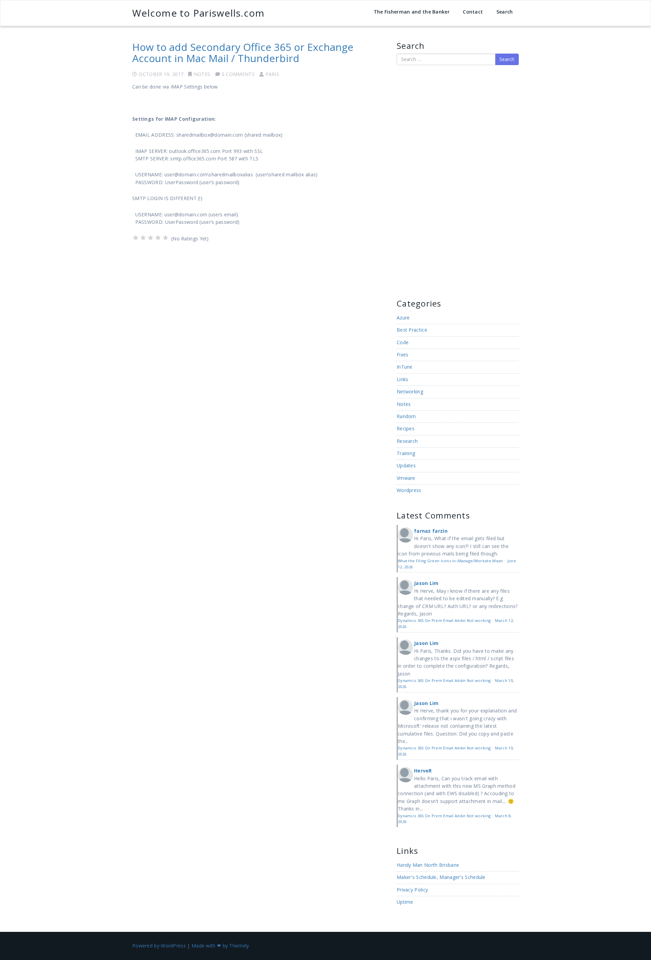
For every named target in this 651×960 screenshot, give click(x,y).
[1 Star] (135, 237)
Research (407, 441)
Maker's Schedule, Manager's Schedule (441, 877)
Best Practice (412, 330)
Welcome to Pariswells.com (198, 12)
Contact (473, 11)
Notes (202, 74)
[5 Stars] (165, 237)
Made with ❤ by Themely (220, 945)
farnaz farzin (431, 531)
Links (403, 379)
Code (403, 342)
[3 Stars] (150, 237)
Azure (403, 317)
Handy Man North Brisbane (428, 865)
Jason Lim (426, 583)
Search (504, 11)
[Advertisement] (417, 181)
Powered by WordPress (159, 945)
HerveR (423, 770)
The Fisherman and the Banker (412, 11)
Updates (406, 465)
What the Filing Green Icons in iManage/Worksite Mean (450, 560)
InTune (405, 367)
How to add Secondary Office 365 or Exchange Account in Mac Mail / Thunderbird (242, 52)
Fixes (403, 354)
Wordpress (409, 490)
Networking (410, 391)
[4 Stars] (158, 237)
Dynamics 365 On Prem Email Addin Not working (444, 620)
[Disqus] (259, 337)
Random (406, 416)
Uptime (405, 902)
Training (406, 453)
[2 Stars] (143, 237)
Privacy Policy (412, 889)
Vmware (406, 478)
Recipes (405, 428)
